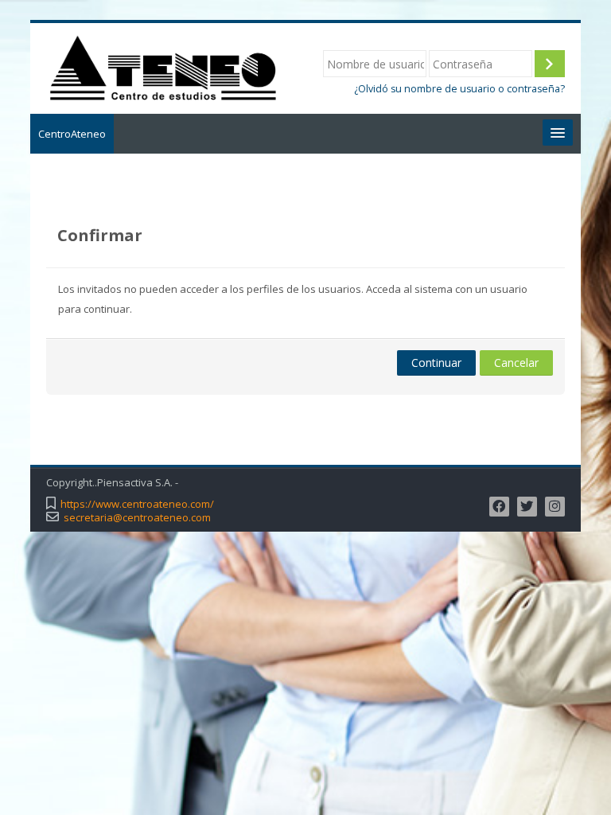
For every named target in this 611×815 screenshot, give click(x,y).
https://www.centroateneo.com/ (137, 504)
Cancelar (516, 362)
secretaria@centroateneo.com (137, 518)
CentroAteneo (72, 134)
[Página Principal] (162, 67)
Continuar (436, 362)
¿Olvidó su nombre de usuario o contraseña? (459, 89)
